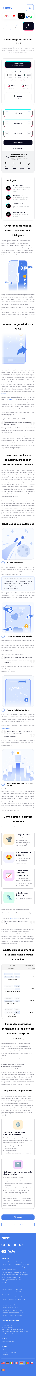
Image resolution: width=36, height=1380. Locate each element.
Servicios (4, 1282)
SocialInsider (5, 728)
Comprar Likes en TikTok (9, 1305)
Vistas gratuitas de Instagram (11, 1280)
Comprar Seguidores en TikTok (11, 1310)
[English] (3, 1362)
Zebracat (12, 399)
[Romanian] (3, 1368)
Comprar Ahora (18, 142)
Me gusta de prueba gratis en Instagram (15, 1275)
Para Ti (3, 394)
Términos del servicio (8, 1342)
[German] (7, 1362)
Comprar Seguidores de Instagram (13, 1262)
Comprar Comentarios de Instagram (13, 1272)
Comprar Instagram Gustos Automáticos (15, 1264)
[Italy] (11, 1362)
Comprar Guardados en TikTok (11, 1315)
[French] (16, 1362)
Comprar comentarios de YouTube (13, 1299)
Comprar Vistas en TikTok (9, 1307)
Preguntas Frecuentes (8, 1352)
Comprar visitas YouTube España (12, 1289)
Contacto (4, 1355)
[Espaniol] (22, 1362)
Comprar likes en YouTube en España (13, 1297)
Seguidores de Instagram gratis (12, 1277)
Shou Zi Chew (14, 918)
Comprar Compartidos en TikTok (12, 1313)
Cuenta (3, 1349)
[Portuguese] (27, 1362)
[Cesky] (31, 1362)
